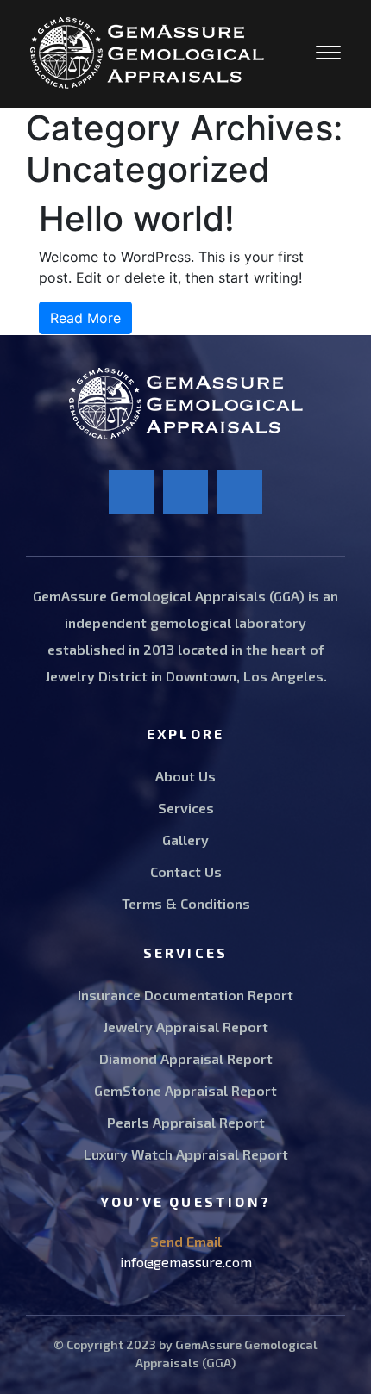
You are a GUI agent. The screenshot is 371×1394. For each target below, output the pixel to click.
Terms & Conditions (186, 903)
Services (186, 808)
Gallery (185, 839)
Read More (85, 318)
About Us (185, 776)
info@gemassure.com (186, 1262)
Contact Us (186, 871)
